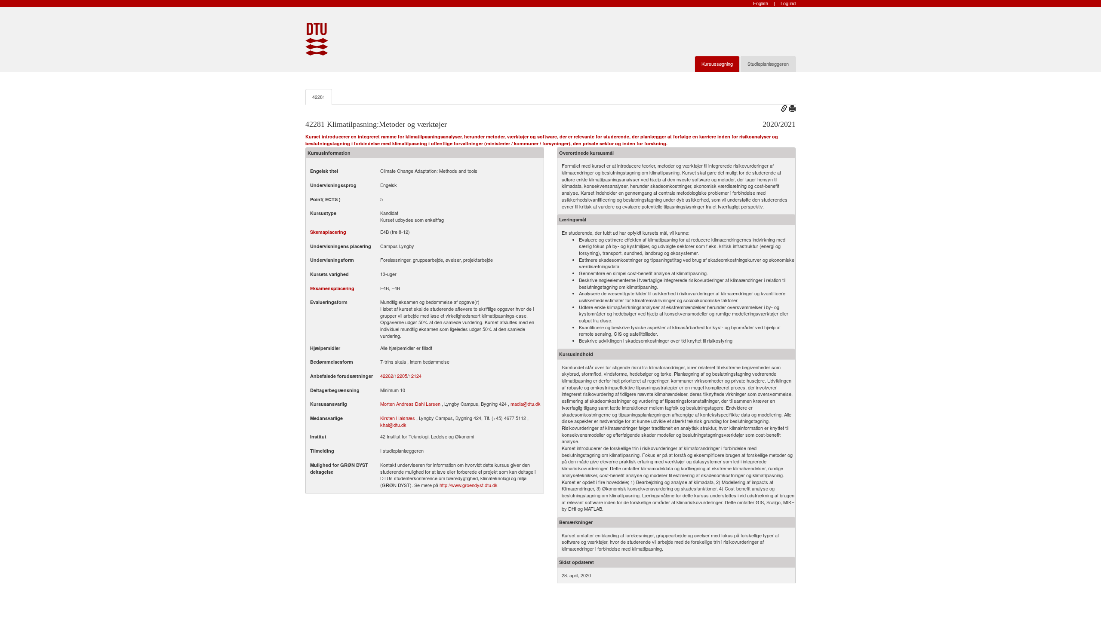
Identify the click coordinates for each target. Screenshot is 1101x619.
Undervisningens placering (340, 246)
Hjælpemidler (325, 348)
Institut (318, 436)
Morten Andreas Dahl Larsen (410, 403)
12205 (400, 376)
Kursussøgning (717, 63)
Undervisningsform (332, 260)
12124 (415, 376)
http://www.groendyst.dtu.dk (469, 484)
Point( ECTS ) (325, 199)
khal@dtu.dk (393, 424)
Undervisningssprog (333, 185)
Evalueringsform (329, 302)
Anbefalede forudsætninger (341, 376)
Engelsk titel (324, 171)
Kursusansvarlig (328, 404)
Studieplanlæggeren (768, 63)
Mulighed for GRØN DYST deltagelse (339, 468)
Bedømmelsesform (331, 362)
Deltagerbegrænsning (335, 390)
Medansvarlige (326, 418)
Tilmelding (322, 450)
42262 (386, 376)
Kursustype (323, 213)
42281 (318, 96)
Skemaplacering (328, 232)
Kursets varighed (329, 274)
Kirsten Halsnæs (397, 417)
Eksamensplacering (332, 288)
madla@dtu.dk (526, 403)
